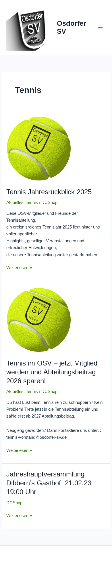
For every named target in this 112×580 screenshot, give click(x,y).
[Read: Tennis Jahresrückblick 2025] (55, 148)
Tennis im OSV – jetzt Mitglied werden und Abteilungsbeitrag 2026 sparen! (51, 372)
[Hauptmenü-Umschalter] (100, 27)
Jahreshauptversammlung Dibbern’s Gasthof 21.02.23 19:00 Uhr (48, 483)
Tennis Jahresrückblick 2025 (49, 192)
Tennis (32, 202)
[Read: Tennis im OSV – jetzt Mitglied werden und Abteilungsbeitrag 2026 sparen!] (55, 320)
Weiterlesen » (19, 267)
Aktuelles (15, 202)
